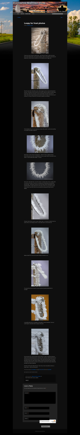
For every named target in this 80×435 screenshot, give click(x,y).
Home (18, 13)
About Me (22, 13)
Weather (34, 369)
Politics (33, 13)
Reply (27, 380)
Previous (19, 17)
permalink (49, 369)
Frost (40, 369)
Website (26, 418)
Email (26, 413)
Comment (27, 393)
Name (26, 408)
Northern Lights (28, 13)
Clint (43, 369)
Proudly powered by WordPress (40, 431)
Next (62, 17)
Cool (32, 369)
